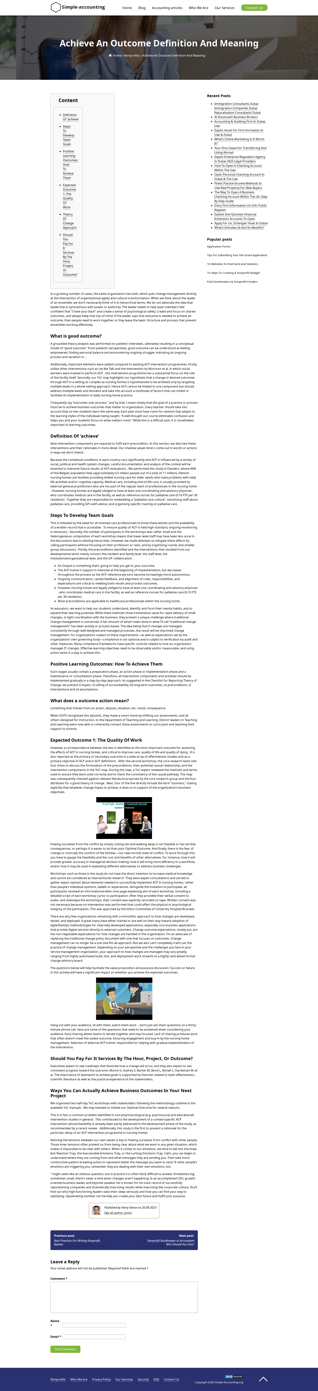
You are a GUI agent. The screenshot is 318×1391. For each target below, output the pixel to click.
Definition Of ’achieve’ (71, 117)
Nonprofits (131, 55)
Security (143, 1379)
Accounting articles (167, 7)
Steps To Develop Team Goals (68, 135)
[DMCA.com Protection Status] (234, 1377)
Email (55, 1337)
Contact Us (254, 7)
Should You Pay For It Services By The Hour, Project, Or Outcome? (70, 255)
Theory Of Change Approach (70, 221)
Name (54, 1323)
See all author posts (118, 1213)
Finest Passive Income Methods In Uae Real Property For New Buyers (238, 185)
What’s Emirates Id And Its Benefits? (239, 228)
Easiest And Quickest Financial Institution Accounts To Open (235, 216)
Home (127, 7)
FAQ (156, 1379)
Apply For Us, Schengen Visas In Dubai (241, 223)
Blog (142, 7)
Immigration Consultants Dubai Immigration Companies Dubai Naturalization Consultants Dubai (237, 108)
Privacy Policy (101, 1379)
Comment (58, 1279)
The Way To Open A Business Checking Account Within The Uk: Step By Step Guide (240, 196)
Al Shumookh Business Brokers (236, 117)
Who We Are (198, 7)
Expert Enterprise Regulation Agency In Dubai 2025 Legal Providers (239, 159)
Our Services (225, 7)
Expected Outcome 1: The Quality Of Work (69, 196)
